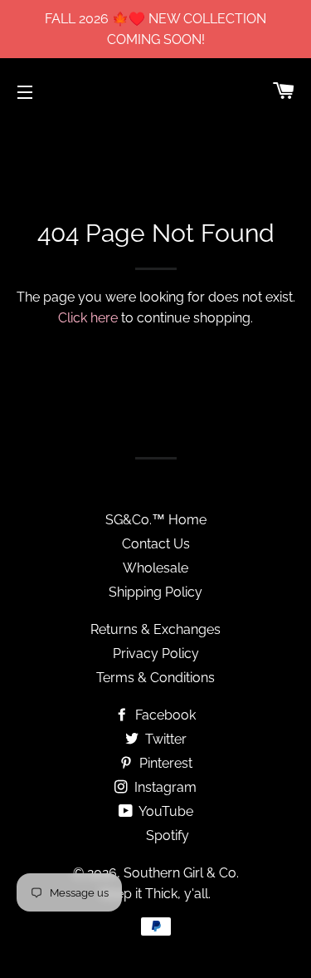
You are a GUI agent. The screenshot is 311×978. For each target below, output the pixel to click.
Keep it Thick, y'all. (155, 894)
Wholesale (155, 568)
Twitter (164, 739)
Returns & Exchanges (155, 629)
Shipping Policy (155, 592)
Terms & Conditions (155, 678)
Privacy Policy (156, 653)
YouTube (164, 811)
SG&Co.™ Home (156, 520)
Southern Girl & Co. (181, 873)
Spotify (166, 835)
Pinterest (164, 763)
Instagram (164, 787)
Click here (88, 318)
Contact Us (156, 544)
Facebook (164, 715)
